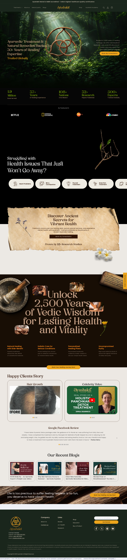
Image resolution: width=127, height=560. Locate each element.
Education (76, 523)
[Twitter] (102, 529)
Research (61, 528)
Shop (80, 7)
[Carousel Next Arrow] (57, 398)
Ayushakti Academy (92, 7)
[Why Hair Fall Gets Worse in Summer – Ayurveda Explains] (49, 468)
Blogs (74, 519)
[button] (18, 7)
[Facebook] (96, 529)
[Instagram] (107, 529)
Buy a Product (77, 526)
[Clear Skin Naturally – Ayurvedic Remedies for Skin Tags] (77, 468)
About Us (44, 522)
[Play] (92, 400)
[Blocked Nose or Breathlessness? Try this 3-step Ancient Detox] (105, 468)
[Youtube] (113, 529)
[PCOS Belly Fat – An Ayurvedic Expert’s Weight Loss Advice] (22, 468)
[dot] (33, 417)
